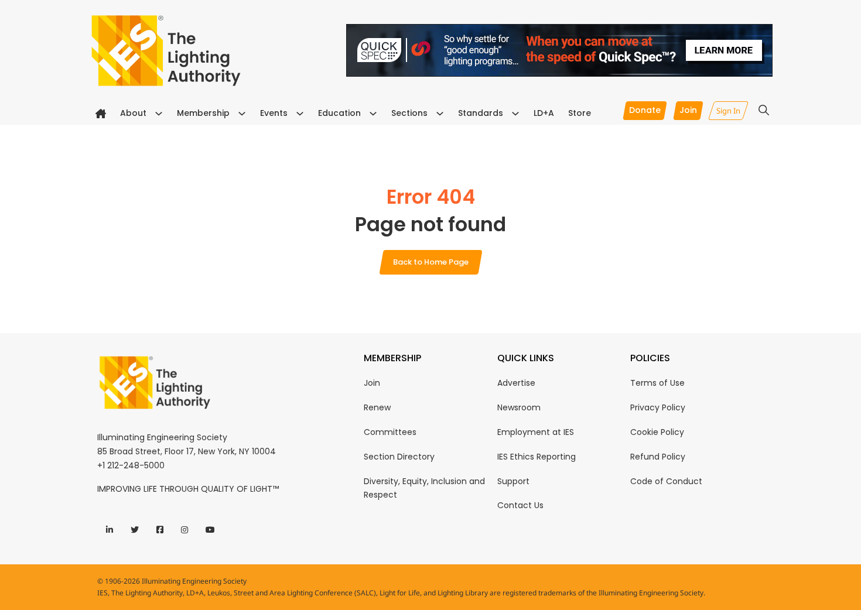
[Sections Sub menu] (440, 113)
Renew (377, 407)
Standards (480, 113)
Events (274, 113)
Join (372, 383)
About (133, 113)
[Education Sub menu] (373, 113)
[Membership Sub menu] (242, 113)
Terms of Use (657, 383)
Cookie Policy (657, 432)
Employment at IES (535, 432)
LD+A (544, 113)
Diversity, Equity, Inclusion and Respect (424, 488)
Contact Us (520, 505)
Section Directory (399, 456)
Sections (409, 113)
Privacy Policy (657, 407)
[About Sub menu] (158, 113)
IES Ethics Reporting (536, 456)
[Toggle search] (764, 110)
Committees (390, 432)
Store (579, 113)
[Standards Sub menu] (515, 113)
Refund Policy (657, 456)
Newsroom (519, 407)
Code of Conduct (666, 481)
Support (513, 481)
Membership (203, 113)
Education (339, 113)
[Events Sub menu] (300, 113)
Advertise (516, 383)
